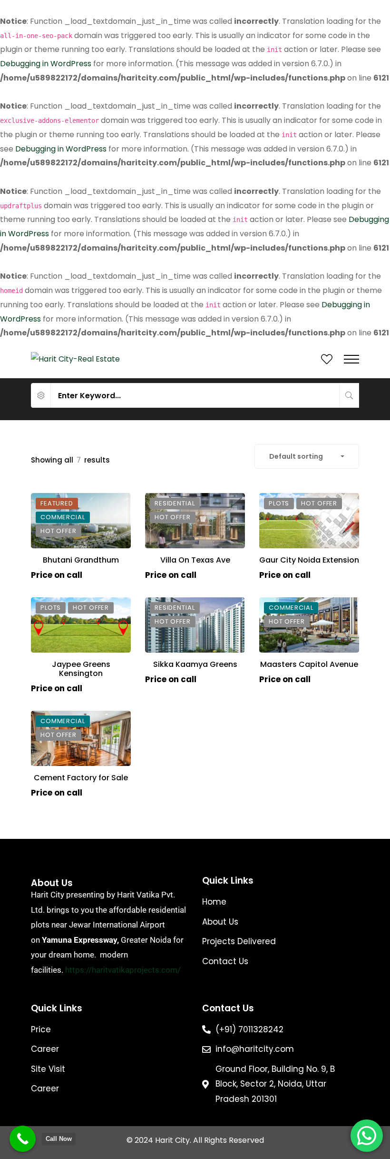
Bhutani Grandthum (81, 559)
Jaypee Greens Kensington (81, 669)
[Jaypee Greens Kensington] (81, 625)
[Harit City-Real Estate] (75, 359)
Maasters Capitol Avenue (309, 664)
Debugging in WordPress (45, 63)
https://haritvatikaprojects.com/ (123, 970)
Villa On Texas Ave (195, 559)
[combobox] (306, 456)
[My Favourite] (326, 360)
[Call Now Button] (23, 1139)
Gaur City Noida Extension (309, 559)
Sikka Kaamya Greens (195, 664)
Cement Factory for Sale (81, 777)
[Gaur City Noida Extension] (309, 520)
